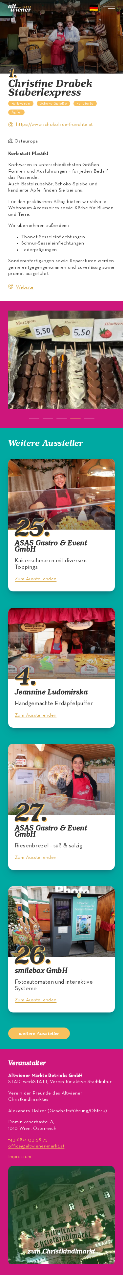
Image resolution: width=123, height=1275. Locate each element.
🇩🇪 (93, 8)
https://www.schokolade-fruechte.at (54, 124)
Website (25, 287)
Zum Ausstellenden (35, 579)
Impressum (19, 1156)
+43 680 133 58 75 (28, 1139)
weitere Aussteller (39, 1033)
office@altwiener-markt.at (36, 1146)
